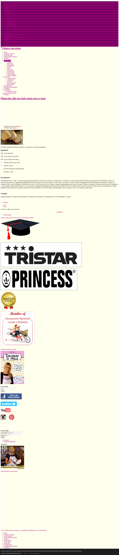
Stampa (6, 202)
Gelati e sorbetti (11, 24)
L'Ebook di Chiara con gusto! (8, 349)
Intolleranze (10, 19)
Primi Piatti (10, 13)
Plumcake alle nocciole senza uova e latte (23, 98)
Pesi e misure (10, 34)
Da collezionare (8, 35)
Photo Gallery (7, 9)
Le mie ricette (7, 10)
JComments (59, 212)
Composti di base (11, 28)
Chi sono (6, 7)
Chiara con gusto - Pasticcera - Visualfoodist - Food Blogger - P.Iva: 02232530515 (26, 530)
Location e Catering (9, 3)
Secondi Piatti (10, 15)
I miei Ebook (7, 40)
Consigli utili (10, 29)
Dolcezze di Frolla (12, 41)
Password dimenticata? (10, 441)
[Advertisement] (49, 113)
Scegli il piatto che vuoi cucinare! (9, 471)
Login (2, 437)
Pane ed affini (10, 22)
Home (5, 2)
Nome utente (4, 432)
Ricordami (3, 435)
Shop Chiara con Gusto (10, 42)
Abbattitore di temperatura (10, 37)
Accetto (25, 553)
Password (3, 434)
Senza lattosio (13, 127)
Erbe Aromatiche (11, 32)
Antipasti (9, 12)
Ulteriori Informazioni (34, 553)
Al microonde (10, 21)
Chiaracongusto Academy (10, 6)
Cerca (2, 389)
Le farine (9, 31)
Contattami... (7, 38)
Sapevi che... (7, 26)
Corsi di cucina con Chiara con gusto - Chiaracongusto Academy (17, 217)
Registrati (6, 44)
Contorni (9, 16)
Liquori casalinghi (11, 25)
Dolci (8, 18)
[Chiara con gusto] (11, 399)
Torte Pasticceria (8, 5)
